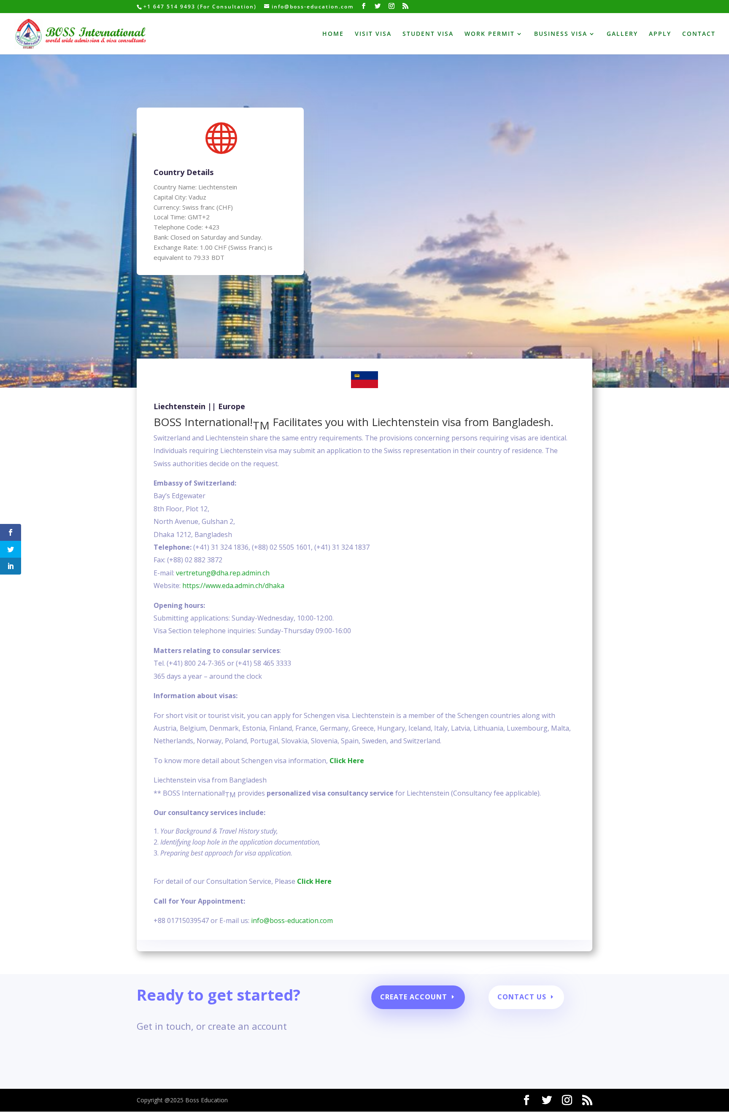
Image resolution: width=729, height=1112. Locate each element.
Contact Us (521, 996)
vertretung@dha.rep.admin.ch (223, 573)
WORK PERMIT (489, 34)
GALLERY (622, 34)
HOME (333, 34)
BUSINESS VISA (560, 34)
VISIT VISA (373, 34)
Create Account (413, 996)
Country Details (183, 172)
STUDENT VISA (428, 34)
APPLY (660, 34)
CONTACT (699, 34)
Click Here (346, 760)
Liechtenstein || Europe (199, 406)
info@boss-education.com (292, 920)
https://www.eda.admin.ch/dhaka (233, 585)
